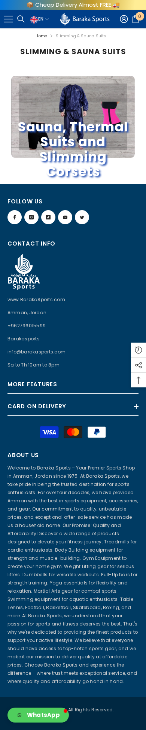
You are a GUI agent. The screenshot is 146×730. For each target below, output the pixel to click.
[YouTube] (65, 217)
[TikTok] (48, 217)
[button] (38, 715)
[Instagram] (31, 217)
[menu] (8, 19)
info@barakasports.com (36, 352)
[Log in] (124, 19)
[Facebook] (14, 217)
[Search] (20, 19)
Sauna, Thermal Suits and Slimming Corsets (73, 149)
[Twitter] (82, 217)
